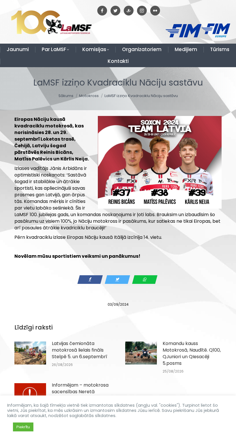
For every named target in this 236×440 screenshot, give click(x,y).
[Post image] (30, 353)
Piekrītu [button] (23, 427)
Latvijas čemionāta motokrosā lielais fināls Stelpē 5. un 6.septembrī (79, 350)
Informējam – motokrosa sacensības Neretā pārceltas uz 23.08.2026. (80, 392)
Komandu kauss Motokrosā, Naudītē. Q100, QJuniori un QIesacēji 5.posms (192, 353)
